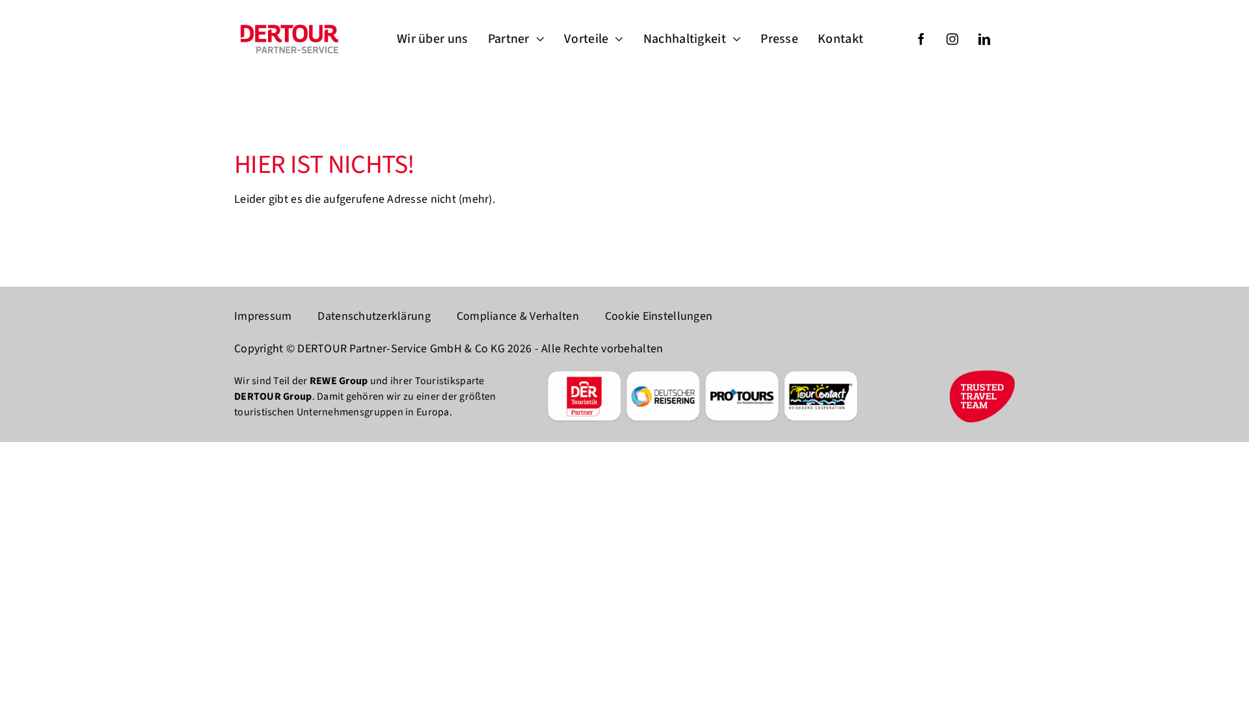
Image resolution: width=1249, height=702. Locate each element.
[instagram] (952, 39)
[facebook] (921, 39)
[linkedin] (984, 39)
